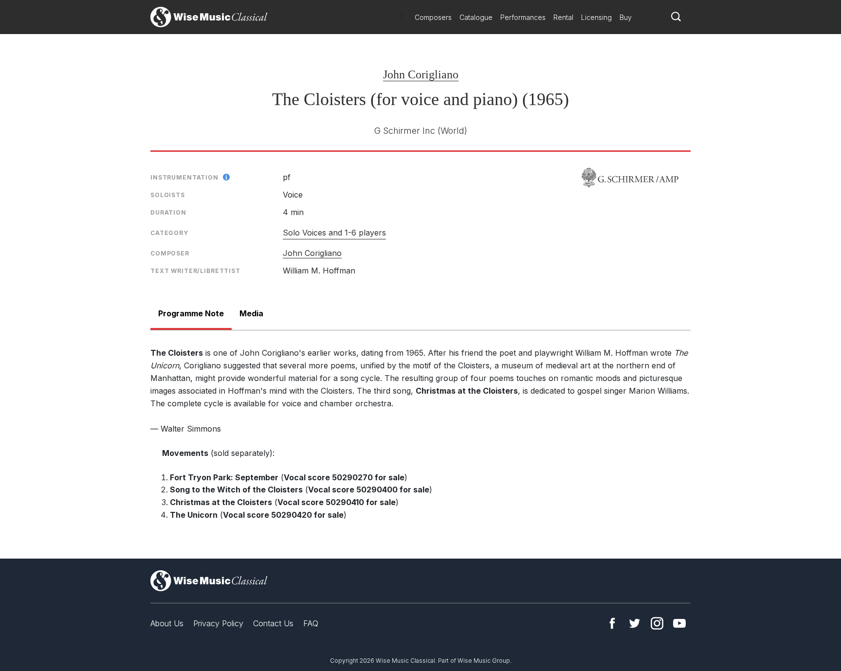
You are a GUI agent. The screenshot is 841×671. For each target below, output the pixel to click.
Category (169, 232)
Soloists (167, 195)
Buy (626, 17)
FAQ (310, 623)
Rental (563, 17)
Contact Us (273, 623)
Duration (168, 212)
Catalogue (476, 17)
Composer (169, 253)
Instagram (657, 623)
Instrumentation (184, 177)
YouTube (679, 623)
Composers (433, 17)
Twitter (634, 623)
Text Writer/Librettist (195, 270)
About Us (166, 623)
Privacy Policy (218, 623)
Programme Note (191, 313)
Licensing (596, 17)
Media (251, 313)
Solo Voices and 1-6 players (334, 232)
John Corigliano (420, 74)
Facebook (612, 623)
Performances (523, 17)
